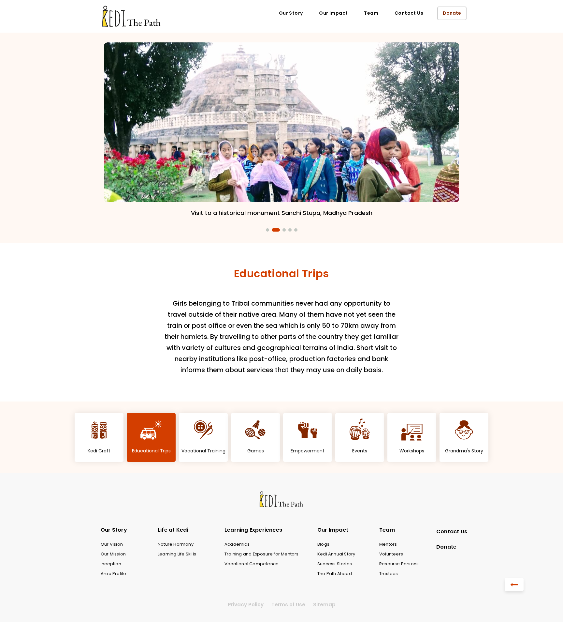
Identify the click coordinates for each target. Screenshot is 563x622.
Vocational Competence (251, 564)
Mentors (388, 544)
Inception (111, 564)
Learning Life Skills (177, 554)
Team (371, 13)
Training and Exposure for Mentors (261, 554)
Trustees (388, 573)
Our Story (291, 13)
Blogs (323, 544)
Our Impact (333, 13)
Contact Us (409, 13)
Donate (452, 13)
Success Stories (334, 564)
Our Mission (113, 554)
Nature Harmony (176, 544)
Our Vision (112, 544)
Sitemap (324, 604)
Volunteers (391, 554)
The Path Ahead (334, 573)
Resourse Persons (399, 564)
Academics (237, 544)
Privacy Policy (246, 604)
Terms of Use (288, 604)
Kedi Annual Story (336, 554)
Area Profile (113, 573)
